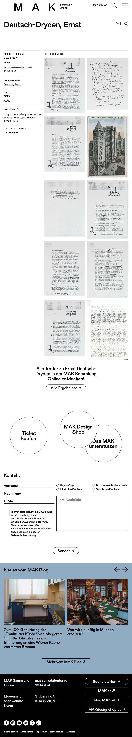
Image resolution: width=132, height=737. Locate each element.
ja (105, 4)
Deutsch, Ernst (12, 84)
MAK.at (104, 690)
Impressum (41, 731)
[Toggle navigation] (125, 6)
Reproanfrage (67, 485)
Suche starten (104, 681)
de (94, 4)
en (100, 4)
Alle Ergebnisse (64, 387)
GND (7, 96)
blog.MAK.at (104, 700)
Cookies (71, 731)
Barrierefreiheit (57, 731)
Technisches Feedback (107, 489)
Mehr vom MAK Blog (64, 661)
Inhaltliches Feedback (71, 489)
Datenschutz (26, 731)
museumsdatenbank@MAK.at (50, 682)
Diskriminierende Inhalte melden (112, 485)
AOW (7, 100)
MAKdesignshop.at (104, 709)
